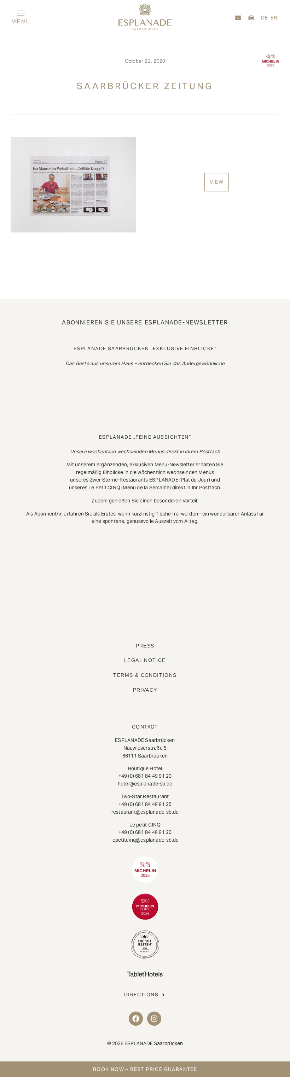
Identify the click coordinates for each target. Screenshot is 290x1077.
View (217, 182)
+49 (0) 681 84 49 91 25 (145, 804)
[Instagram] (154, 1019)
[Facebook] (136, 1019)
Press (145, 646)
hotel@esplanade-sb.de (145, 784)
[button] (52, 18)
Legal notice (145, 660)
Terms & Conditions (144, 675)
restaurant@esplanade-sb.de (145, 812)
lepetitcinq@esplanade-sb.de (145, 840)
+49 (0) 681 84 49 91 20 (145, 776)
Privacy (145, 690)
